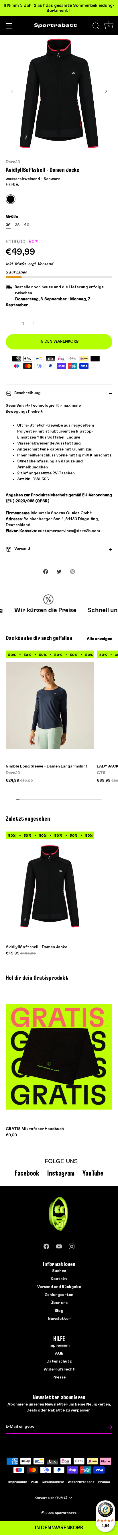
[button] (12, 91)
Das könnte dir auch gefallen (39, 638)
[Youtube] (59, 1245)
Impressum (59, 1345)
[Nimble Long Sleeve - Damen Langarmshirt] (50, 705)
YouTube (92, 1173)
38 (17, 225)
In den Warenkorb (59, 1527)
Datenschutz (59, 1361)
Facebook (27, 1173)
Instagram (60, 1173)
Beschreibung (27, 393)
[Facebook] (46, 1245)
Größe (12, 217)
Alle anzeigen (99, 639)
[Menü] (9, 26)
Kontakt (59, 1279)
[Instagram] (71, 1245)
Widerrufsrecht (59, 1369)
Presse (59, 1377)
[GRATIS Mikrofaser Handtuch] (59, 1057)
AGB (59, 1353)
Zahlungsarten (59, 1295)
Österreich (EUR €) (51, 1497)
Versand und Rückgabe (59, 1287)
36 (8, 225)
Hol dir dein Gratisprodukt (37, 978)
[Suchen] (96, 26)
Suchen (59, 1271)
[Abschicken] (109, 1427)
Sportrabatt (65, 1513)
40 (26, 225)
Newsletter (59, 1319)
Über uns (59, 1303)
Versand (21, 549)
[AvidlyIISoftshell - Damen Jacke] (50, 886)
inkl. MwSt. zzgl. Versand (29, 264)
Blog (59, 1311)
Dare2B (13, 162)
